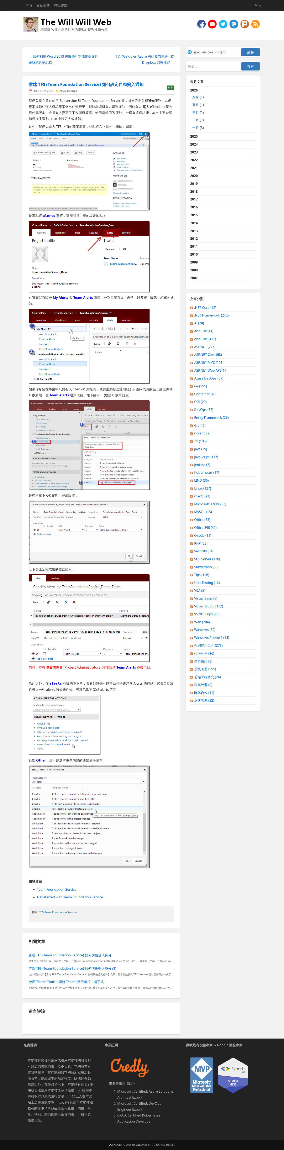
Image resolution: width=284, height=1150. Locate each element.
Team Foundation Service (57, 889)
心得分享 (204, 653)
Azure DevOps (68, 91)
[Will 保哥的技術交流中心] (201, 23)
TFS (41, 912)
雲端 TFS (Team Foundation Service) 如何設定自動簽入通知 (86, 84)
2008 (194, 270)
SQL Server (207, 559)
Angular (203, 331)
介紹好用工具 (208, 645)
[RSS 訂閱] (256, 23)
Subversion (206, 567)
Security (204, 551)
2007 (194, 278)
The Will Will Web (76, 22)
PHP (200, 543)
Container (205, 394)
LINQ (201, 480)
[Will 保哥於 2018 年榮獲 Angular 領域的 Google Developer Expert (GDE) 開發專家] (233, 1075)
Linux (202, 488)
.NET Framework (211, 315)
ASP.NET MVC (208, 362)
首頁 (29, 5)
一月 (195, 127)
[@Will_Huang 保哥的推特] (223, 23)
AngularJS (205, 339)
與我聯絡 (60, 5)
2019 (194, 183)
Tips (201, 575)
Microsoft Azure (210, 504)
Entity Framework (211, 417)
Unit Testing (207, 582)
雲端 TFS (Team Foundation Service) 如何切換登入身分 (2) (72, 968)
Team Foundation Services (61, 912)
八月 (195, 97)
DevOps (203, 409)
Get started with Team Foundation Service (70, 897)
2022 (194, 160)
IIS (200, 441)
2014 (194, 223)
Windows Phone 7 (211, 637)
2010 (194, 254)
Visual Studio (208, 606)
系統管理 (205, 669)
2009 (194, 262)
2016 (194, 207)
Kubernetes (206, 472)
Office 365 (205, 527)
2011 (194, 246)
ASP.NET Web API (210, 370)
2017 (194, 199)
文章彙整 (43, 5)
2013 (194, 231)
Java (200, 449)
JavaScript (206, 457)
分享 (170, 87)
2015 (194, 215)
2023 (194, 152)
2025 (194, 136)
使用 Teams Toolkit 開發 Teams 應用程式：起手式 (66, 981)
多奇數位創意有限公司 (163, 1144)
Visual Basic (205, 598)
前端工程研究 (207, 677)
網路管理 (204, 700)
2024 (194, 144)
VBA (199, 590)
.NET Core (205, 307)
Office (202, 519)
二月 (195, 120)
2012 (194, 238)
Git (199, 425)
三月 (195, 112)
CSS (200, 401)
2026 (197, 109)
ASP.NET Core (208, 354)
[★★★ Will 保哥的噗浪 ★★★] (245, 23)
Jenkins (202, 464)
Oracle (202, 535)
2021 (194, 168)
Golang (202, 433)
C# (200, 386)
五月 (195, 105)
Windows (204, 629)
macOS (202, 496)
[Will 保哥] (212, 23)
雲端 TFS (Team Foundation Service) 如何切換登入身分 (70, 955)
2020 (194, 175)
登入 (258, 5)
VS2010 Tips (207, 614)
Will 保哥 (141, 1144)
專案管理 (203, 685)
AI (199, 323)
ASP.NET (204, 347)
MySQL (203, 511)
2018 (194, 191)
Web (202, 622)
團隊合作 (204, 692)
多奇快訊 (203, 661)
